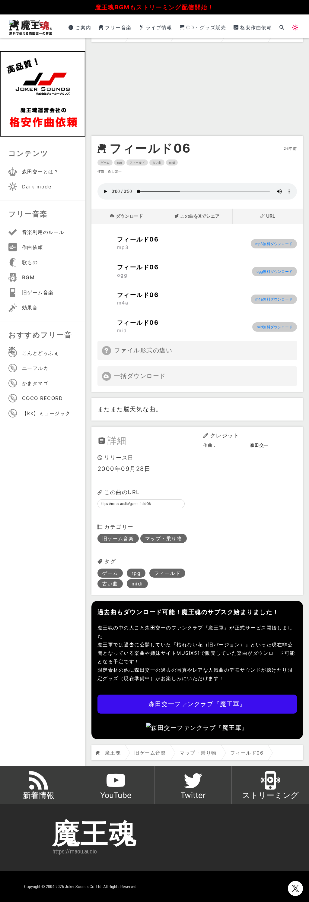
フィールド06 (150, 148)
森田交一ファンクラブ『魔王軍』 (197, 704)
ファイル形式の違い (143, 350)
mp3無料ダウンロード (273, 243)
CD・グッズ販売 (206, 27)
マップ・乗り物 (163, 538)
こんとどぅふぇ (40, 353)
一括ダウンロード (140, 376)
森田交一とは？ (40, 172)
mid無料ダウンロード (274, 327)
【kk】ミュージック (46, 413)
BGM (28, 277)
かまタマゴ (35, 383)
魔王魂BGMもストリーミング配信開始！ (154, 7)
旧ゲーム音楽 (118, 538)
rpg (119, 162)
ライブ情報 (159, 27)
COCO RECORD (42, 398)
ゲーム (105, 162)
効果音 (30, 307)
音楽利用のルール (43, 232)
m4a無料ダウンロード (273, 299)
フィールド (137, 162)
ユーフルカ (35, 368)
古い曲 (156, 162)
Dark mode (37, 187)
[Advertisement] (197, 90)
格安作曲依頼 (256, 27)
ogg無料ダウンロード (274, 271)
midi (172, 162)
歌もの (30, 262)
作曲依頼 (32, 247)
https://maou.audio (75, 851)
